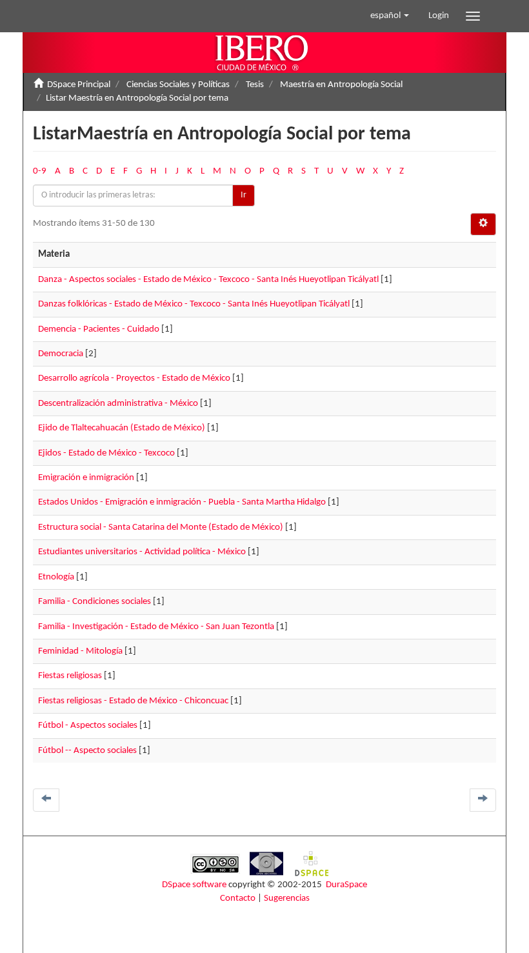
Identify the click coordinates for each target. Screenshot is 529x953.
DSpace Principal (78, 85)
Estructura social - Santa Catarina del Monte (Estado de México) (160, 527)
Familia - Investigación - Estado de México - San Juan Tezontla (156, 627)
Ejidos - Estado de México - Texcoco (106, 453)
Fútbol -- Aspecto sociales (87, 751)
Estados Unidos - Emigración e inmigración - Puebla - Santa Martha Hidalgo (182, 502)
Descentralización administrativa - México (118, 403)
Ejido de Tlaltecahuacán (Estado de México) (121, 428)
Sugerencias (287, 898)
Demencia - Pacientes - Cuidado (98, 329)
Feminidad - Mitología (80, 651)
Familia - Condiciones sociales (94, 602)
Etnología (56, 577)
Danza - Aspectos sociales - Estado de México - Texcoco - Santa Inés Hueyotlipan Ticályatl (208, 280)
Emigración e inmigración (86, 478)
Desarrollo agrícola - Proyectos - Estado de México (134, 378)
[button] (390, 16)
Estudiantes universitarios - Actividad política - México (142, 552)
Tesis (255, 85)
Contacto (237, 898)
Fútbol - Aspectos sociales (87, 725)
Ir (243, 195)
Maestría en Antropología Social (341, 85)
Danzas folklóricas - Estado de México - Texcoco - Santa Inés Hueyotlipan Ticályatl (194, 304)
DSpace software (194, 885)
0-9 (39, 171)
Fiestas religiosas (70, 676)
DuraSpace (346, 885)
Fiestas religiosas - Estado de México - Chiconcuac (133, 701)
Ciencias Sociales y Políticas (178, 85)
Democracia (60, 354)
